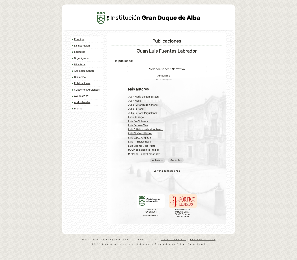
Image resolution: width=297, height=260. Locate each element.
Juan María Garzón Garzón (143, 96)
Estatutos (79, 51)
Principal (79, 39)
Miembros (79, 64)
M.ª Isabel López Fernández (144, 154)
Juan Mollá (134, 100)
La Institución (82, 45)
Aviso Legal (196, 244)
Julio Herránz (136, 108)
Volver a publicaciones (167, 170)
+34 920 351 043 (173, 240)
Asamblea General (84, 70)
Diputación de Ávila (170, 244)
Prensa (78, 108)
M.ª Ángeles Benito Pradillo (143, 149)
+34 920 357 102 (202, 240)
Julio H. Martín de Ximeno (143, 104)
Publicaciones (82, 83)
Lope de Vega (136, 117)
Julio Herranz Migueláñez (142, 113)
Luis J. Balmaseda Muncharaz (145, 129)
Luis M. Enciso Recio (139, 141)
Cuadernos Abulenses (87, 89)
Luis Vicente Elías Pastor (142, 145)
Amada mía (163, 75)
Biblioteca (80, 77)
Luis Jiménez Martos (140, 133)
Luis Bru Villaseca (138, 121)
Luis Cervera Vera (138, 125)
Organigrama (81, 58)
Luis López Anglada (139, 137)
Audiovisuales (82, 102)
